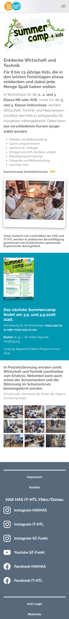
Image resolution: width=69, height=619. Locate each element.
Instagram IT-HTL (29, 524)
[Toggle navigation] (63, 6)
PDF (52, 171)
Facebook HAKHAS (30, 566)
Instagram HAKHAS (30, 510)
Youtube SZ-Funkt (29, 552)
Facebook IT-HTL (28, 580)
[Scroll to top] (61, 611)
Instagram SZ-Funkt (31, 538)
